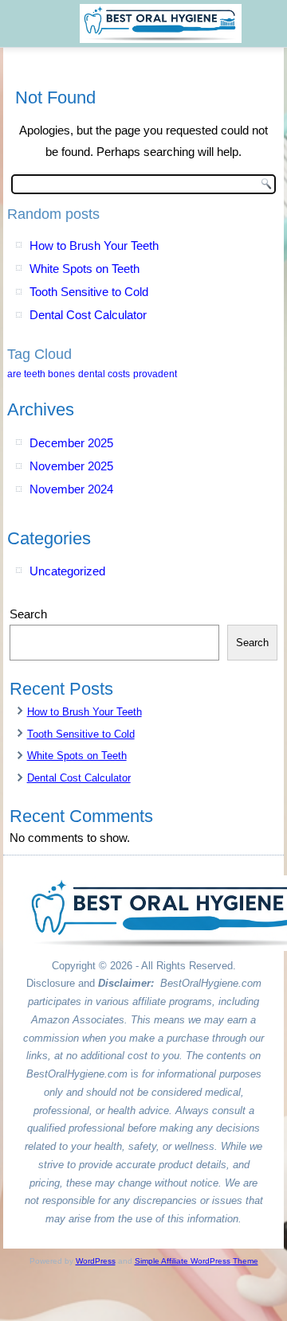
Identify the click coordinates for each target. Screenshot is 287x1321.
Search (28, 614)
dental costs (104, 374)
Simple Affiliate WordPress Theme (196, 1261)
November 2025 (71, 466)
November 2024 (71, 489)
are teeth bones (41, 374)
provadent (155, 374)
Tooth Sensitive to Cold (88, 291)
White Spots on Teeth (84, 268)
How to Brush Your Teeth (94, 245)
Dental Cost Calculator (88, 314)
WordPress (96, 1261)
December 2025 (71, 443)
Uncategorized (67, 571)
